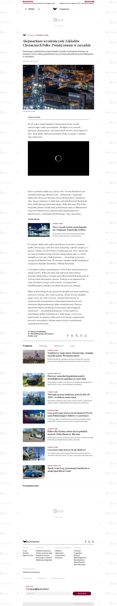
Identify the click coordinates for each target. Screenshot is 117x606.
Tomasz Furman (34, 117)
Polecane (43, 346)
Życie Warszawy (79, 564)
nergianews (64, 9)
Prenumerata (60, 555)
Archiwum (59, 558)
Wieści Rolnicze (79, 562)
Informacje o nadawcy (44, 558)
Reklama (58, 551)
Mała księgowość (80, 558)
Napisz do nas (28, 555)
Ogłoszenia (59, 553)
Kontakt (25, 553)
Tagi (72, 346)
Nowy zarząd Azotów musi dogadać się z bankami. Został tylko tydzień (70, 228)
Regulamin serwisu (42, 555)
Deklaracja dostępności (44, 560)
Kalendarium (41, 578)
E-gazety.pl (78, 553)
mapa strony (27, 578)
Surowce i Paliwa (42, 35)
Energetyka (31, 35)
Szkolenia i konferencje (31, 572)
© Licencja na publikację (37, 332)
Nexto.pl (77, 555)
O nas (25, 551)
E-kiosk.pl (77, 551)
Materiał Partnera (53, 410)
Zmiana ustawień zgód (44, 553)
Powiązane (27, 346)
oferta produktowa (58, 578)
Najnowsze (59, 346)
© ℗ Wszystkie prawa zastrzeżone (40, 334)
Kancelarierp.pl (79, 560)
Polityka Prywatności (43, 551)
